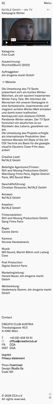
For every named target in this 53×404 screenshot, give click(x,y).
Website (10, 82)
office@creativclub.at (23, 341)
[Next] (39, 32)
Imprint (6, 354)
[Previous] (14, 32)
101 (11, 371)
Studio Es (17, 368)
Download (15, 365)
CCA (12, 344)
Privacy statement (13, 358)
